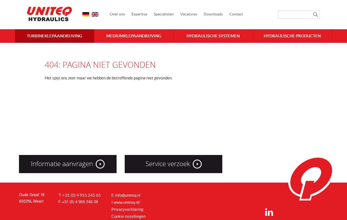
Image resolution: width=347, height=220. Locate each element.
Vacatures (188, 14)
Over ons (117, 14)
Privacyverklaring (127, 209)
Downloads (213, 14)
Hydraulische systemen (213, 36)
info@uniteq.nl (127, 195)
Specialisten (164, 14)
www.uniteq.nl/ (127, 202)
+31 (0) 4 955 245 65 (81, 195)
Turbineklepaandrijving (54, 36)
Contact (236, 14)
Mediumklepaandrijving (133, 36)
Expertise (139, 14)
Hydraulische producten (292, 36)
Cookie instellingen (128, 216)
